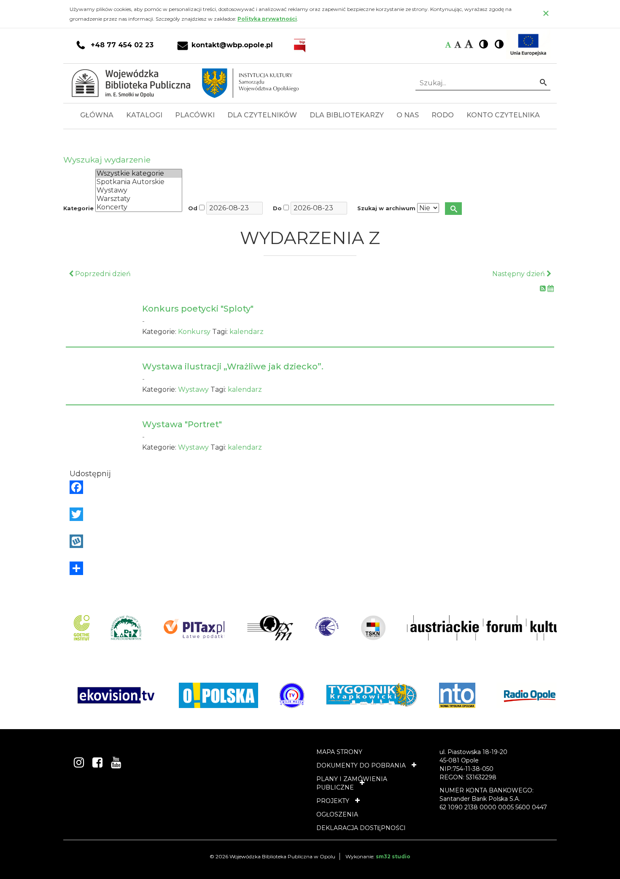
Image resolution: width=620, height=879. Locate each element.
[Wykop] (310, 541)
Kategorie (78, 208)
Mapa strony (339, 752)
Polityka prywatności (267, 19)
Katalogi (144, 115)
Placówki (195, 115)
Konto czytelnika (503, 115)
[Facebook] (310, 487)
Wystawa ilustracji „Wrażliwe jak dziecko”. (232, 366)
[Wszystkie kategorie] (139, 173)
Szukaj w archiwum (386, 208)
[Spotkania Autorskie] (139, 182)
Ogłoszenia (337, 814)
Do (277, 208)
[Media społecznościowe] (310, 568)
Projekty (332, 801)
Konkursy (194, 332)
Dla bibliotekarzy (347, 115)
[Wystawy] (139, 190)
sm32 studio (393, 856)
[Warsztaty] (139, 199)
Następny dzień (519, 274)
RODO (442, 115)
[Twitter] (310, 514)
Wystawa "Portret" (182, 424)
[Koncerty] (139, 207)
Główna (96, 115)
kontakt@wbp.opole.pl (232, 45)
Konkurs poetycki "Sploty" (197, 308)
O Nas (407, 115)
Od (192, 208)
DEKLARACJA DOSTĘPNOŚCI (361, 828)
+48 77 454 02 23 (122, 45)
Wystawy (193, 389)
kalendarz (246, 332)
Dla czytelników (262, 115)
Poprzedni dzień (102, 274)
